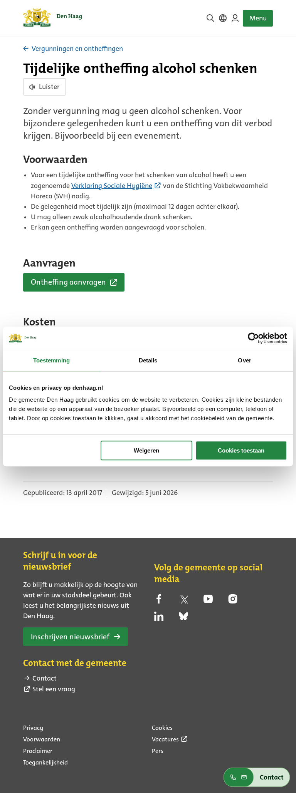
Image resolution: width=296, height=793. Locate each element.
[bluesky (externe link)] (183, 618)
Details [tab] (148, 360)
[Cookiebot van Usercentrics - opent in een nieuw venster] (253, 338)
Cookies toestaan (241, 450)
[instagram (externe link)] (232, 601)
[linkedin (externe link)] (158, 618)
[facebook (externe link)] (158, 601)
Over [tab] (244, 360)
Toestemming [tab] (51, 360)
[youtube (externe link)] (208, 601)
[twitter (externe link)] (183, 601)
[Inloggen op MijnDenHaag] (235, 18)
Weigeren (146, 450)
